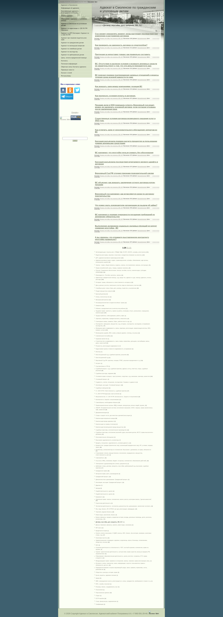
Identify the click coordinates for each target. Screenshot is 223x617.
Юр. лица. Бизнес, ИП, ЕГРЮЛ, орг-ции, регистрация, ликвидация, (115, 509)
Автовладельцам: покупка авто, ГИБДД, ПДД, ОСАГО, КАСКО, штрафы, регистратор (121, 252)
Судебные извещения (102, 388)
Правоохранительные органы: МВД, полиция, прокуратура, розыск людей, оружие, (120, 405)
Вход (96, 1)
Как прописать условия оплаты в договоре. (115, 96)
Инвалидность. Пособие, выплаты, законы (108, 275)
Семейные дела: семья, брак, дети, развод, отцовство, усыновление (116, 288)
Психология (99, 589)
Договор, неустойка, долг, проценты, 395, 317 (111, 38)
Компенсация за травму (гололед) (106, 424)
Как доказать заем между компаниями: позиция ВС (118, 86)
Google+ (75, 112)
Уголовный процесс (101, 379)
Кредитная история (101, 530)
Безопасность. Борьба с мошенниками (107, 399)
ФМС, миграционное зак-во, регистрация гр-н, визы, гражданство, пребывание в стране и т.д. (123, 581)
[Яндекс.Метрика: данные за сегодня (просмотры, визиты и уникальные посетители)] (154, 612)
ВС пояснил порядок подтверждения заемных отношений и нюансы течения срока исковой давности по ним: (127, 76)
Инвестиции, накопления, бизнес (105, 514)
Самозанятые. (100, 457)
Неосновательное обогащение (105, 437)
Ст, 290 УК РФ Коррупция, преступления (107, 393)
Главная (97, 25)
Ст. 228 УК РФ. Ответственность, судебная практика (111, 391)
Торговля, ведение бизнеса (104, 512)
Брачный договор (101, 294)
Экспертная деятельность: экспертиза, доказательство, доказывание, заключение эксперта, (123, 506)
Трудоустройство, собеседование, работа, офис (110, 315)
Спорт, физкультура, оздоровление (106, 601)
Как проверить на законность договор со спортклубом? (121, 45)
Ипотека (98, 351)
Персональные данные (102, 592)
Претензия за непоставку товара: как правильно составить (122, 54)
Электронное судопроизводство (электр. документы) (111, 463)
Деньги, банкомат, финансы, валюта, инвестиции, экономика (114, 525)
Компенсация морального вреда (105, 418)
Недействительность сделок (104, 491)
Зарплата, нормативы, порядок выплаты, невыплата (111, 318)
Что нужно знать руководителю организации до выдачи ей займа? (126, 205)
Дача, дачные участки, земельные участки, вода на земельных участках (117, 285)
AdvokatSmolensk (142, 38)
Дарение (98, 485)
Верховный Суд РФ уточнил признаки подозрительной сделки (124, 173)
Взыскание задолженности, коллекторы (107, 440)
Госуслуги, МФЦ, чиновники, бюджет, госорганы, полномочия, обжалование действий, (121, 460)
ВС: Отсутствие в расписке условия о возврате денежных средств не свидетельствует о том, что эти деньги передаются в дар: (126, 65)
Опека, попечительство (103, 297)
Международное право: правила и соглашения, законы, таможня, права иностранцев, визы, (123, 561)
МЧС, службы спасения (103, 584)
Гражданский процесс (102, 476)
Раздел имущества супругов (104, 291)
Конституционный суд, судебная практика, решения (111, 354)
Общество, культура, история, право (106, 572)
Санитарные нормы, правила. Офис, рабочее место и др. (113, 321)
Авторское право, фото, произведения (107, 473)
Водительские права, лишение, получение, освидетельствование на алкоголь (119, 255)
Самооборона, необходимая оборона (107, 402)
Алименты (99, 305)
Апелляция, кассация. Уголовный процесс (108, 385)
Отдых (98, 595)
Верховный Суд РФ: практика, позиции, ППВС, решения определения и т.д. (118, 360)
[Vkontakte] (63, 92)
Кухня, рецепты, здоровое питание (106, 575)
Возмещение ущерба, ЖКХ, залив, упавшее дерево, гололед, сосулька (117, 333)
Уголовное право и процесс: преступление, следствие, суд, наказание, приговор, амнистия (123, 376)
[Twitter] (77, 92)
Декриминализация (101, 412)
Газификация (99, 604)
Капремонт (99, 497)
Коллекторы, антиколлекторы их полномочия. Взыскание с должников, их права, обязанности (123, 449)
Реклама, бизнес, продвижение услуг (107, 587)
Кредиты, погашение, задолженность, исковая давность (112, 443)
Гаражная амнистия (101, 338)
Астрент (98, 363)
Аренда (98, 488)
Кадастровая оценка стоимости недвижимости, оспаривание (114, 349)
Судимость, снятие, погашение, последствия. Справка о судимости (116, 382)
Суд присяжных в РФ (102, 366)
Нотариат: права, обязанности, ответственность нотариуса (113, 282)
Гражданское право (101, 470)
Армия (98, 578)
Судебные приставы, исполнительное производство (111, 430)
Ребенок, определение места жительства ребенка (110, 308)
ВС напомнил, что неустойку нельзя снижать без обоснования (124, 153)
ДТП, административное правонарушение (108, 258)
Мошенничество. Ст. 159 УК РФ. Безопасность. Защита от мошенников (117, 396)
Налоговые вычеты (101, 538)
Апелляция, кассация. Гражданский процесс (109, 482)
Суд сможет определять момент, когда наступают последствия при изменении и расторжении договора (126, 35)
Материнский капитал (102, 299)
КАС (97, 545)
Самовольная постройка (103, 336)
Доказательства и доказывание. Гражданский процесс (112, 479)
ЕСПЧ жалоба (100, 598)
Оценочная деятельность (103, 503)
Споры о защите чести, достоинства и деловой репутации (113, 415)
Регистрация (91, 1)
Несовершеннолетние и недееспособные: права (110, 302)
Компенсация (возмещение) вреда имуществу (109, 427)
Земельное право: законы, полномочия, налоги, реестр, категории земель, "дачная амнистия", (124, 499)
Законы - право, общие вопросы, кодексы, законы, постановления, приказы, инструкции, (122, 265)
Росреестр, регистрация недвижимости (107, 346)
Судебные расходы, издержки (104, 373)
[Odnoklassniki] (70, 92)
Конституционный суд (102, 357)
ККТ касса (99, 527)
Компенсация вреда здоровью (104, 421)
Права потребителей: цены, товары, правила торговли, (112, 268)
